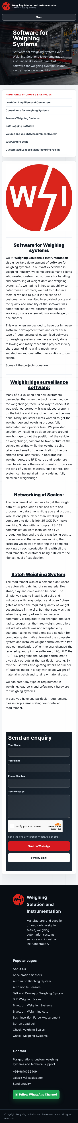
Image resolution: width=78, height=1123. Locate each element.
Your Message (16, 791)
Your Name (14, 745)
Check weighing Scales (29, 1029)
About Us (19, 969)
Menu (39, 17)
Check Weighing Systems (30, 1036)
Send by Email (39, 857)
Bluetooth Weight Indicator (31, 1011)
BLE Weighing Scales (27, 999)
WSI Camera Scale (17, 141)
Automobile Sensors (26, 987)
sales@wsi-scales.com (28, 1077)
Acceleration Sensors (27, 975)
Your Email (14, 760)
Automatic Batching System (32, 981)
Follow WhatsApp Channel (38, 1094)
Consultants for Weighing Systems (27, 110)
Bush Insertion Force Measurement (36, 1017)
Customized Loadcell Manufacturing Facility (33, 149)
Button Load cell (24, 1023)
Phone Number (16, 776)
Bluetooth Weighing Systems (32, 1005)
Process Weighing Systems (23, 118)
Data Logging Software (20, 125)
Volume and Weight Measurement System (31, 133)
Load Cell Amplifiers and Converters (28, 102)
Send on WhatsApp (39, 846)
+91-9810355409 (25, 1071)
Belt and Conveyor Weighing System (38, 993)
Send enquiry (22, 1083)
